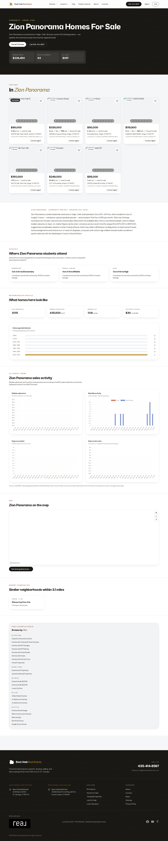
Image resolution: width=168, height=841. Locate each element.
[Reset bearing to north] (156, 519)
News (128, 796)
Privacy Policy (131, 804)
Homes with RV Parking (20, 649)
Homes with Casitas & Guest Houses (25, 642)
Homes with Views (18, 656)
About (96, 4)
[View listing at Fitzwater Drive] (103, 110)
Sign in (147, 4)
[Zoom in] (156, 512)
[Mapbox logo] (15, 563)
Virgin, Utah (28, 20)
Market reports (85, 4)
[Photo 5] (28, 121)
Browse (52, 4)
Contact (105, 4)
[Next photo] (41, 111)
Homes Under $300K (20, 681)
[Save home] (41, 101)
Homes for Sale (92, 793)
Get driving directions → (21, 569)
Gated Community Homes (22, 639)
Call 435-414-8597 (37, 44)
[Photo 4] (26, 121)
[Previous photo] (12, 111)
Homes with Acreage (19, 710)
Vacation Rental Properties (22, 674)
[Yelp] (157, 821)
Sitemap (129, 800)
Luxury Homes (17, 688)
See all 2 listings (17, 44)
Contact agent (36, 141)
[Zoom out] (156, 516)
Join (155, 4)
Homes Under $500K (20, 685)
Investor (63, 4)
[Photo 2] (20, 121)
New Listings (16, 717)
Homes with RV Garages (21, 645)
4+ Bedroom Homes (19, 699)
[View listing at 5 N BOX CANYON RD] (141, 110)
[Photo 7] (34, 121)
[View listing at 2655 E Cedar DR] (103, 160)
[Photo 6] (31, 121)
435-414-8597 (133, 4)
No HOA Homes (18, 721)
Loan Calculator (93, 804)
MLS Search (91, 789)
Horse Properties (18, 663)
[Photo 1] (17, 121)
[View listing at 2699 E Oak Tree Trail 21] (26, 110)
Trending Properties (94, 796)
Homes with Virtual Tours (21, 659)
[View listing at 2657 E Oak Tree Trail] (26, 160)
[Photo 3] (23, 121)
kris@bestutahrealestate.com (149, 770)
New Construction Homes (21, 714)
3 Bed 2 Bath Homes (19, 696)
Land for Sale (91, 800)
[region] (84, 537)
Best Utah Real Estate (21, 835)
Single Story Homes (19, 724)
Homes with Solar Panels (21, 652)
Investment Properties (20, 670)
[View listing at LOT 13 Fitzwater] (65, 160)
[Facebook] (147, 821)
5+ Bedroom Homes (19, 703)
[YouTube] (152, 821)
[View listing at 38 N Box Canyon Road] (65, 110)
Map (73, 4)
